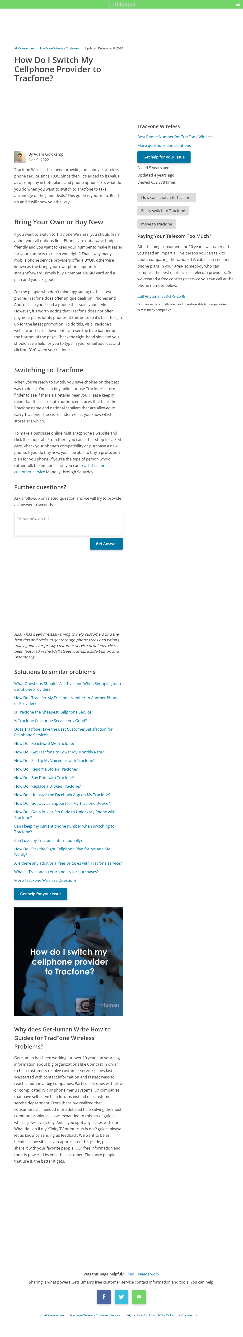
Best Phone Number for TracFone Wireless (175, 136)
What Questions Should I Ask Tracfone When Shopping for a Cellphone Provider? (67, 686)
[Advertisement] (68, 118)
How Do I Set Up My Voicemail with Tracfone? (54, 760)
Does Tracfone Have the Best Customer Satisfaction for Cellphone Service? (63, 732)
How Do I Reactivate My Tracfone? (44, 743)
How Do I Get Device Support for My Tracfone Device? (62, 803)
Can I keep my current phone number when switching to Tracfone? (64, 829)
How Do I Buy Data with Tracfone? (44, 777)
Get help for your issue (40, 893)
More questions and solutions (164, 145)
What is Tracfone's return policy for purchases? (56, 871)
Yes (131, 1274)
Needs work (148, 1274)
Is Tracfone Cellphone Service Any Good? (50, 720)
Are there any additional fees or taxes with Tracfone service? (68, 863)
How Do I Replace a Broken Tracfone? (47, 786)
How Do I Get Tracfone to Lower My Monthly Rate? (59, 752)
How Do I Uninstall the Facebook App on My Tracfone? (62, 794)
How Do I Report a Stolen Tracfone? (46, 769)
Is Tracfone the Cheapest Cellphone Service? (53, 712)
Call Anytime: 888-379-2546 (161, 296)
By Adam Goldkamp (46, 154)
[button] (238, 4)
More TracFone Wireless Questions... (46, 880)
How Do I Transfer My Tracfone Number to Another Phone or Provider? (66, 700)
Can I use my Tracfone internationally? (48, 840)
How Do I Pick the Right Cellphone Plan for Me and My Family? (62, 851)
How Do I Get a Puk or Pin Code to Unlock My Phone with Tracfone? (65, 814)
